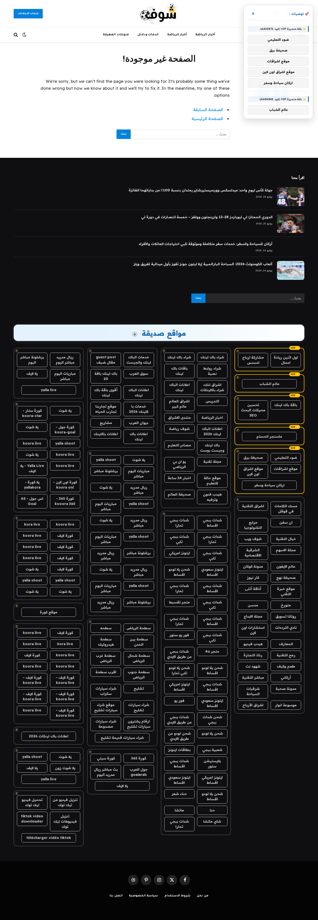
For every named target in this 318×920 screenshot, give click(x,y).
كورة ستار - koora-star (32, 413)
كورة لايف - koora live (65, 680)
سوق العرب (138, 373)
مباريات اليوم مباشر (139, 473)
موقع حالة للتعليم (212, 480)
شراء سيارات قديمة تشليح (122, 737)
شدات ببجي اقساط (212, 523)
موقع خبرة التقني (286, 591)
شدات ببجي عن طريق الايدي (179, 654)
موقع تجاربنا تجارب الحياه (106, 409)
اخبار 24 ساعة (179, 478)
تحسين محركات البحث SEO (253, 410)
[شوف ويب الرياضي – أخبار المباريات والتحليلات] (159, 13)
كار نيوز (253, 577)
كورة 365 (138, 758)
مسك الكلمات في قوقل (285, 508)
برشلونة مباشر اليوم (32, 360)
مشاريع (106, 422)
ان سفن (285, 522)
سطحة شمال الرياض (139, 658)
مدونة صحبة (286, 688)
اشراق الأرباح (252, 705)
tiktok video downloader (32, 819)
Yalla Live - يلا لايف (32, 468)
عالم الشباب (269, 383)
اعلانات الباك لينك (179, 387)
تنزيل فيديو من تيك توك (65, 802)
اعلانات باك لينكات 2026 (48, 736)
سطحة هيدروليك (106, 642)
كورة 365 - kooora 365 (65, 501)
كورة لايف (65, 535)
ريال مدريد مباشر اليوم (65, 360)
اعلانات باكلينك (106, 434)
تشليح (139, 688)
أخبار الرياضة (205, 35)
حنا (212, 810)
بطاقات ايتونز (179, 750)
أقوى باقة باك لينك (106, 392)
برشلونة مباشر (106, 471)
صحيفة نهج (286, 577)
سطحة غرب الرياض (106, 658)
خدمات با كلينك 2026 (138, 409)
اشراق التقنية (253, 506)
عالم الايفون (285, 566)
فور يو (179, 700)
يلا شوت (138, 460)
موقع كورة (48, 612)
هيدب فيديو (253, 644)
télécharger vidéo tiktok (48, 838)
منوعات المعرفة (116, 35)
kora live (32, 524)
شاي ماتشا (212, 821)
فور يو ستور (179, 635)
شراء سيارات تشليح (138, 707)
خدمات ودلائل (148, 35)
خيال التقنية (286, 539)
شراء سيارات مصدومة (105, 724)
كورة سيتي (106, 758)
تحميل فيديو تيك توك (32, 802)
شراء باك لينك (212, 357)
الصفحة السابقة (208, 109)
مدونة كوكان (253, 566)
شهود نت (252, 666)
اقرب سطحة (105, 672)
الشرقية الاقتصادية (252, 552)
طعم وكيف (286, 666)
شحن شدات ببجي (212, 719)
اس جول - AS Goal (32, 501)
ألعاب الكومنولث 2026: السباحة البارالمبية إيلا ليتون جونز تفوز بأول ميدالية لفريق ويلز (203, 264)
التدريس (212, 401)
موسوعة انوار (286, 705)
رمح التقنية (286, 655)
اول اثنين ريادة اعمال (286, 360)
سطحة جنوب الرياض (139, 674)
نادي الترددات (286, 627)
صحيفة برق (253, 457)
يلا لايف (122, 786)
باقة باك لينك (285, 405)
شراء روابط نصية (212, 371)
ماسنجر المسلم (269, 436)
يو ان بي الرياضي (179, 464)
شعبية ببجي (212, 750)
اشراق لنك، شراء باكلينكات (212, 387)
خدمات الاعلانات (28, 13)
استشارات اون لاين (253, 630)
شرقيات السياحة (253, 691)
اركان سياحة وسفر (269, 485)
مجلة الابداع (253, 616)
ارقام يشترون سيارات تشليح (138, 724)
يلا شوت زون (65, 768)
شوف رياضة (179, 428)
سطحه (106, 628)
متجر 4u (212, 651)
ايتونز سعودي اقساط (212, 572)
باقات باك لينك (179, 371)
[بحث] (16, 35)
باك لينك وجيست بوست (212, 448)
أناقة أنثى (253, 588)
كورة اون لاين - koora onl (65, 485)
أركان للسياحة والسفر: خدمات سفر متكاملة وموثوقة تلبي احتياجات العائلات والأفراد (206, 244)
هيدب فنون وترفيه (212, 497)
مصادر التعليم (179, 445)
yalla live (48, 390)
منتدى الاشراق (179, 417)
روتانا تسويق (286, 616)
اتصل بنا (116, 896)
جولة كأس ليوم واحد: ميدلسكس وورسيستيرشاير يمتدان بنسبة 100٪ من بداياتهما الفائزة (201, 190)
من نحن (202, 896)
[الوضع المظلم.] (24, 35)
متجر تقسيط (179, 602)
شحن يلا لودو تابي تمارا (179, 670)
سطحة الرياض (138, 628)
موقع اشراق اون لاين (253, 471)
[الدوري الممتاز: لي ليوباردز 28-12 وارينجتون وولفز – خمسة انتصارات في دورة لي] (290, 223)
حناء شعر (179, 794)
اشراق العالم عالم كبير (179, 404)
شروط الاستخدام (177, 896)
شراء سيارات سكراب (105, 691)
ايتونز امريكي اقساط (179, 687)
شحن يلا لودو (212, 733)
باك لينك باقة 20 (105, 376)
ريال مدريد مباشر (138, 490)
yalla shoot (106, 460)
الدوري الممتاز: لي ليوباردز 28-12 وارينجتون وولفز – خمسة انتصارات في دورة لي (207, 217)
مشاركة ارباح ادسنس (253, 360)
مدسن (253, 605)
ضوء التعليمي (286, 457)
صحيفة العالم (179, 494)
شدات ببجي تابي (179, 539)
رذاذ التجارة (252, 655)
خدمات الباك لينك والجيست (138, 360)
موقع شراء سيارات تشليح (106, 707)
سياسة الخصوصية (143, 896)
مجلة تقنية (212, 461)
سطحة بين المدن (139, 642)
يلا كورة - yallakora (32, 485)
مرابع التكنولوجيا (253, 525)
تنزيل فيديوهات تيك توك (65, 821)
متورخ (286, 605)
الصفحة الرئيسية (207, 118)
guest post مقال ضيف (106, 360)
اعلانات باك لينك (139, 436)
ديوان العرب (138, 422)
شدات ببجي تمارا (179, 523)
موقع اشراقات (286, 468)
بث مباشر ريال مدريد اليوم (106, 772)
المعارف (286, 644)
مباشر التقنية (253, 677)
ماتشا (179, 810)
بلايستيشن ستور (212, 763)
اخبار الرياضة (212, 417)
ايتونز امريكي (179, 553)
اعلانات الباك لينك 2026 (212, 431)
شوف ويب (253, 539)
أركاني (286, 677)
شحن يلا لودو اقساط (179, 572)
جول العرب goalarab (139, 772)
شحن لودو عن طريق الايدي (179, 736)
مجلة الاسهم (286, 550)
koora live (32, 443)
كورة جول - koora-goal (65, 429)
